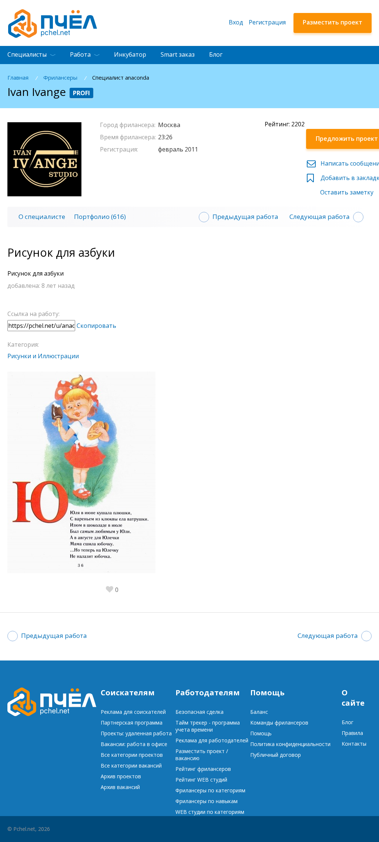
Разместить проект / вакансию (201, 755)
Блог (215, 54)
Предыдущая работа (245, 216)
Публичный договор (275, 754)
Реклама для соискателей (133, 711)
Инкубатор (130, 54)
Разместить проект (332, 22)
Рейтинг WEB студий (201, 779)
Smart (178, 54)
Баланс (259, 711)
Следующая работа (319, 216)
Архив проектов (121, 776)
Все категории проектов (132, 754)
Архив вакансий (120, 787)
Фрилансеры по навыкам (206, 801)
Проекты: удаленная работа (136, 733)
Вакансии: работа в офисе (134, 744)
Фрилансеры (60, 77)
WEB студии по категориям (209, 811)
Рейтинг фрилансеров (203, 768)
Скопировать (96, 326)
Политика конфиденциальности (290, 744)
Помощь (261, 733)
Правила (352, 732)
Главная (17, 77)
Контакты (354, 743)
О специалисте (42, 216)
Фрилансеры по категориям (210, 790)
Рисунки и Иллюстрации (43, 356)
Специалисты (27, 54)
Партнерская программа (131, 722)
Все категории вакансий (131, 765)
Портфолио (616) (100, 216)
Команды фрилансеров (279, 722)
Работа (80, 54)
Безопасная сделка (199, 711)
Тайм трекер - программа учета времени (207, 726)
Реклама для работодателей (211, 740)
